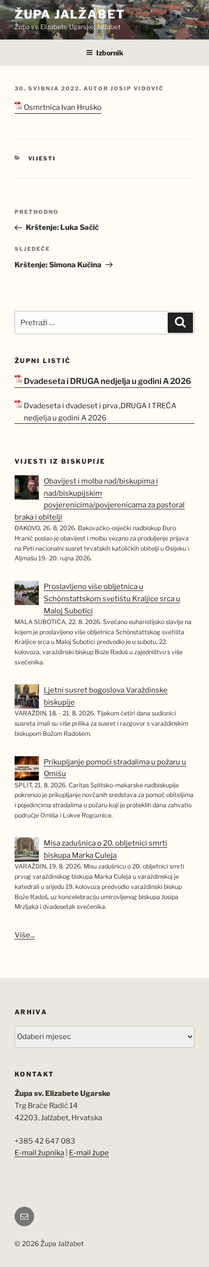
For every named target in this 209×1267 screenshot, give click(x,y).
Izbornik (109, 53)
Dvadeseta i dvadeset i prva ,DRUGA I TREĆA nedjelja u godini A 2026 (100, 411)
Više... (25, 935)
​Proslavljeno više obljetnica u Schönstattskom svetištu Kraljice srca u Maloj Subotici (112, 598)
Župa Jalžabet (70, 14)
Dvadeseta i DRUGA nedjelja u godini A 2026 (107, 381)
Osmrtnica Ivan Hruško (63, 107)
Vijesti (42, 158)
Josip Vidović (137, 88)
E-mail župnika (39, 1152)
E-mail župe (89, 1152)
